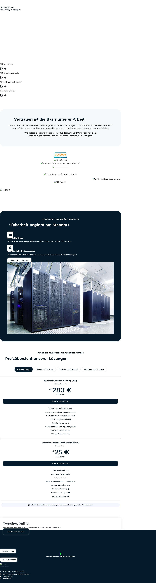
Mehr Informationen (60, 401)
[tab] (23, 369)
